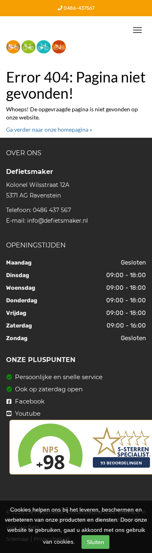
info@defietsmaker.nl (57, 220)
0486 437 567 (52, 210)
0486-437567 (78, 8)
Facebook (29, 401)
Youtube (27, 413)
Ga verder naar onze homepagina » (49, 129)
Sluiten (95, 542)
